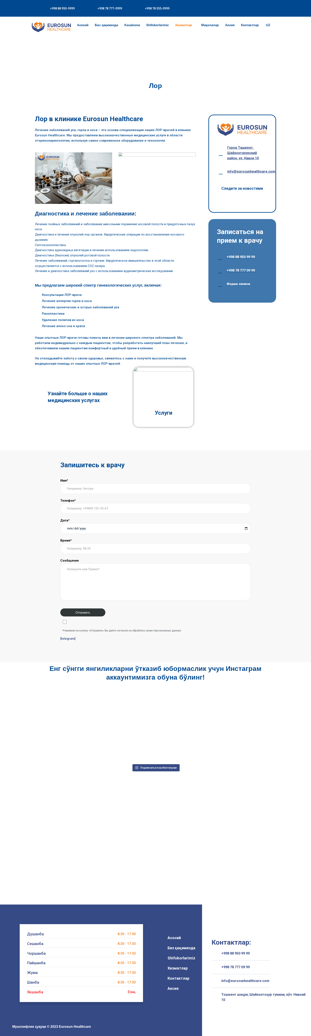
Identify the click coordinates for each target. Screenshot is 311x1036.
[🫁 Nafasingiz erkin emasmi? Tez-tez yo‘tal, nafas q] (185, 710)
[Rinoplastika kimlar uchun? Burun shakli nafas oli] (66, 745)
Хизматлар (183, 25)
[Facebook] (145, 1027)
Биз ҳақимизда (106, 25)
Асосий (82, 25)
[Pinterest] (167, 1027)
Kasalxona (132, 25)
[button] (268, 6)
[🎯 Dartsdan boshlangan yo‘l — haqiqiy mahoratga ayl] (126, 745)
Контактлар (250, 25)
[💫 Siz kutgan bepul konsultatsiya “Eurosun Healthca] (245, 745)
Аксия (230, 25)
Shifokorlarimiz (157, 25)
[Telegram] (156, 1027)
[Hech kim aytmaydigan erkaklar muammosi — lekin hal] (66, 710)
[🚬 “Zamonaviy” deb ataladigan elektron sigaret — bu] (185, 745)
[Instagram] (134, 1027)
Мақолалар (210, 25)
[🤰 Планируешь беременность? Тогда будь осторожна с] (126, 710)
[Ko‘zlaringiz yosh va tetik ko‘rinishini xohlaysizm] (245, 710)
